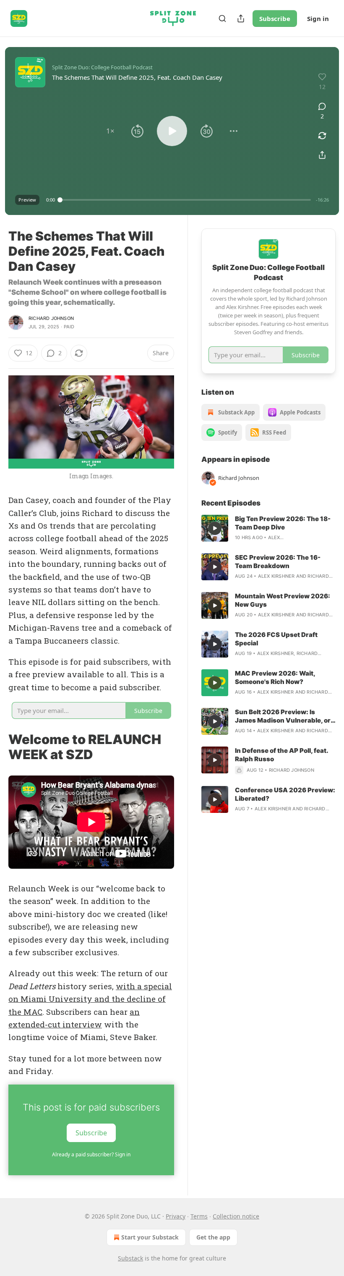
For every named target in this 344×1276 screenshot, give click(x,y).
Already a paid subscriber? (91, 1154)
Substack (130, 1258)
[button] (110, 131)
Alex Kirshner (276, 576)
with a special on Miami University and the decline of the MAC (90, 999)
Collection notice (236, 1216)
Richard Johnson (51, 318)
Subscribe (274, 18)
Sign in (318, 18)
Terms (199, 1216)
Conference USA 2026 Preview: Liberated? (285, 794)
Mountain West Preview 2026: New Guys (282, 600)
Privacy (175, 1216)
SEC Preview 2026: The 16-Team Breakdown (278, 561)
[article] (268, 528)
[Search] (222, 18)
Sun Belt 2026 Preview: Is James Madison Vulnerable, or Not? (283, 716)
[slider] (185, 200)
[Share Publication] (240, 18)
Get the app (213, 1237)
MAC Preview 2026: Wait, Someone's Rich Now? (275, 677)
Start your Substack (150, 1237)
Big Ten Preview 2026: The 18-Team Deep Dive (283, 523)
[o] (215, 528)
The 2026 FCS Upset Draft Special (276, 639)
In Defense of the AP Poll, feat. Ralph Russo (281, 755)
